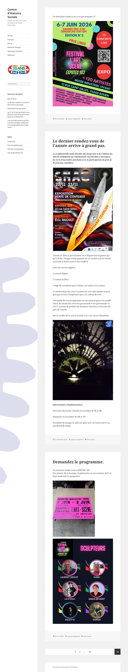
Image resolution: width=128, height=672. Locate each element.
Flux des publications (15, 145)
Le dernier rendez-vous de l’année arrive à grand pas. (19, 103)
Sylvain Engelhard (74, 119)
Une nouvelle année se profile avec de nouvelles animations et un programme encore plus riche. (18, 123)
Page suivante (117, 652)
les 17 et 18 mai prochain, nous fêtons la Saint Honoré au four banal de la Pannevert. (19, 114)
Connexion (11, 141)
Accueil (10, 36)
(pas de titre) (12, 99)
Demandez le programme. (17, 108)
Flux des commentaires (16, 149)
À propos (11, 40)
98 (91, 651)
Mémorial (11, 55)
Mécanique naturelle (15, 51)
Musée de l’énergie (14, 47)
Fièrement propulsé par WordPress (65, 667)
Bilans (10, 43)
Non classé (88, 119)
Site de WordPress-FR (15, 153)
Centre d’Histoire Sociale (14, 13)
